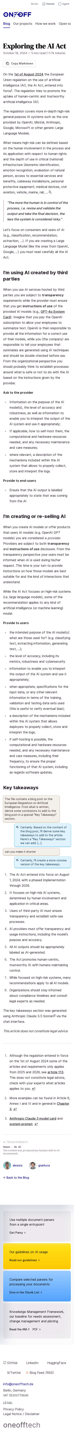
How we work (45, 24)
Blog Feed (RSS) (42, 1373)
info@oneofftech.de (18, 1384)
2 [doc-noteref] (49, 191)
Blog (6, 24)
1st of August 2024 (28, 74)
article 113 (55, 1072)
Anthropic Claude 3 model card (32, 1118)
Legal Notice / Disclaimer (21, 1414)
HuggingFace (56, 1363)
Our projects (22, 24)
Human (50, 3)
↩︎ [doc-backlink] (33, 1089)
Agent (65, 3)
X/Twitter (14, 1373)
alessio (17, 1165)
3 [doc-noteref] (54, 1015)
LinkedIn (32, 1363)
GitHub (12, 1363)
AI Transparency (15, 1142)
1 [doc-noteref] (11, 89)
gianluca (44, 1165)
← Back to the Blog (16, 1177)
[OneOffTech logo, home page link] (15, 14)
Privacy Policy (13, 1409)
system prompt (21, 1124)
